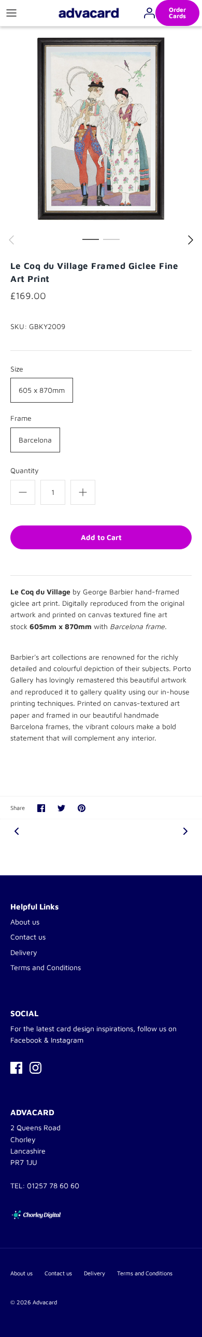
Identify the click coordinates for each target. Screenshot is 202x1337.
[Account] (146, 13)
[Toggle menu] (11, 13)
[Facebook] (16, 1068)
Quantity (24, 470)
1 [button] (90, 238)
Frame (21, 418)
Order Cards (177, 13)
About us (24, 921)
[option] (101, 127)
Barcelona (35, 439)
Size (16, 368)
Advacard (45, 1302)
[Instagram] (35, 1068)
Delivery (23, 952)
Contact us (28, 936)
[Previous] (11, 240)
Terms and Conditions (45, 967)
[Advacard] (88, 12)
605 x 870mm (42, 390)
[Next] (190, 240)
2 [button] (111, 238)
